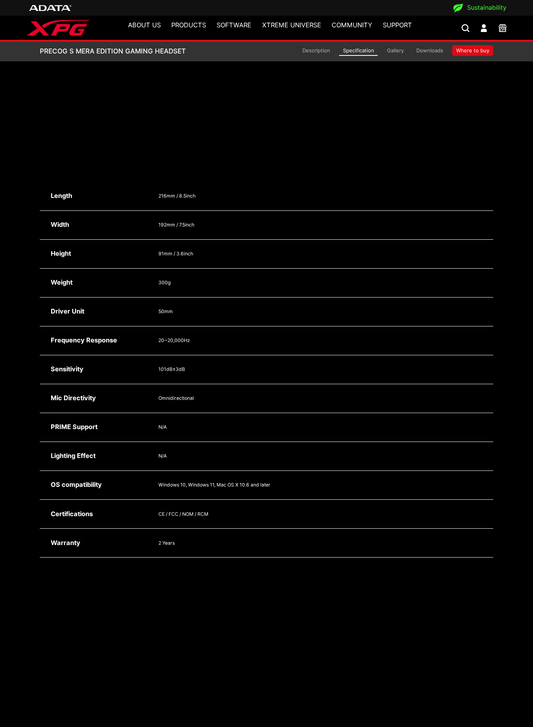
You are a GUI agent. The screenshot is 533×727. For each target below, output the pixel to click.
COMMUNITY (352, 25)
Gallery (395, 50)
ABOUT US (144, 25)
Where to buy (472, 50)
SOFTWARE (234, 25)
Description (316, 50)
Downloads (429, 50)
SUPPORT (397, 25)
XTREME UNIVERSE (291, 25)
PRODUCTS (188, 25)
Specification (358, 50)
